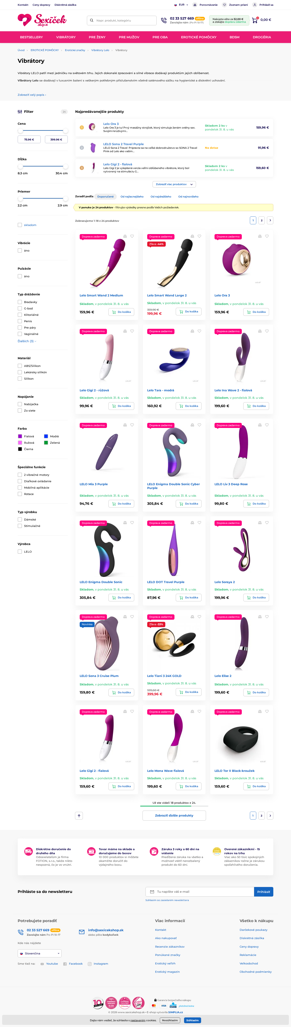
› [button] (32, 94)
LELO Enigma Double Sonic (101, 582)
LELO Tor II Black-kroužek (235, 771)
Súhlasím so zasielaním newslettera (167, 900)
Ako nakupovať (166, 938)
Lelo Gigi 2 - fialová (117, 164)
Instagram (101, 963)
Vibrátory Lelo (100, 50)
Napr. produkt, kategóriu (114, 20)
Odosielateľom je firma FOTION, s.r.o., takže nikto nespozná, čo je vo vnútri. (54, 860)
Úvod (21, 50)
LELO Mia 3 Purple (94, 484)
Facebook (76, 963)
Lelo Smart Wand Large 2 (167, 295)
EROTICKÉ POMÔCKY (45, 50)
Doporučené (105, 196)
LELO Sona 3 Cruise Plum (99, 676)
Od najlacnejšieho (132, 196)
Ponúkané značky (167, 955)
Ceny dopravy (41, 4)
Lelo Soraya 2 (225, 582)
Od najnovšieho (188, 196)
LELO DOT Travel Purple (165, 582)
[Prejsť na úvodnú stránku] (42, 20)
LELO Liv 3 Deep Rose (231, 484)
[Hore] (79, 815)
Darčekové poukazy (253, 929)
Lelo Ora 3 (111, 124)
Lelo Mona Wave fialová (165, 771)
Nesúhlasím (170, 1020)
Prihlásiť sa (266, 4)
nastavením (138, 1020)
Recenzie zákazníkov (169, 946)
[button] (174, 184)
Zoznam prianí (238, 4)
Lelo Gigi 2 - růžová (94, 390)
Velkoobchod (249, 963)
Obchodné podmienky (256, 971)
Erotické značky (75, 50)
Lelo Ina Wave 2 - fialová (233, 390)
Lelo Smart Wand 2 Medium (101, 295)
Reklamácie (248, 955)
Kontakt (23, 4)
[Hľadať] (92, 20)
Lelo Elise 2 (223, 676)
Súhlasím (192, 1020)
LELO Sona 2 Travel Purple (123, 144)
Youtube (52, 963)
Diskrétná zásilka (65, 4)
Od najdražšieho (161, 196)
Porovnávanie (209, 4)
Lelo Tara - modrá (160, 390)
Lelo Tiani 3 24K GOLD (164, 676)
